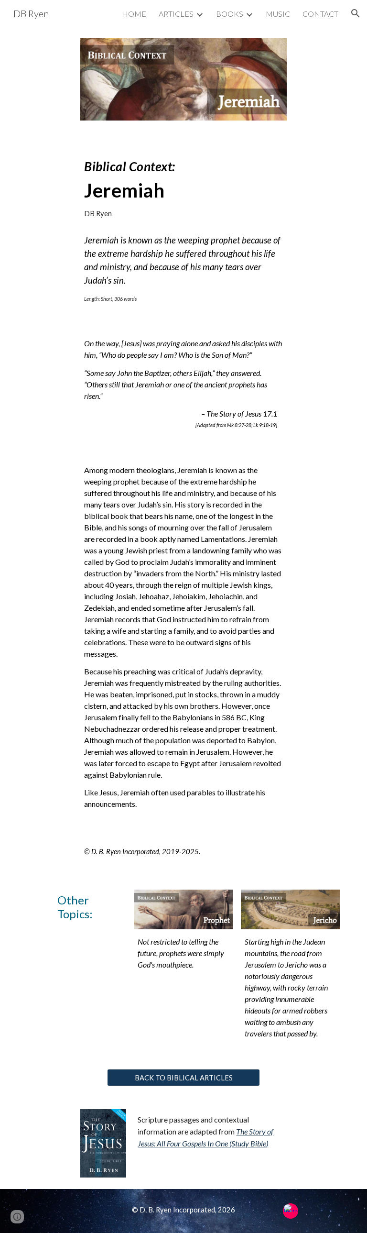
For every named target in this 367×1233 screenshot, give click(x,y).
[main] (183, 184)
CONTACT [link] (320, 13)
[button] (355, 13)
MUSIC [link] (278, 13)
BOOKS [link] (229, 13)
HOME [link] (134, 13)
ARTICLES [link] (176, 13)
